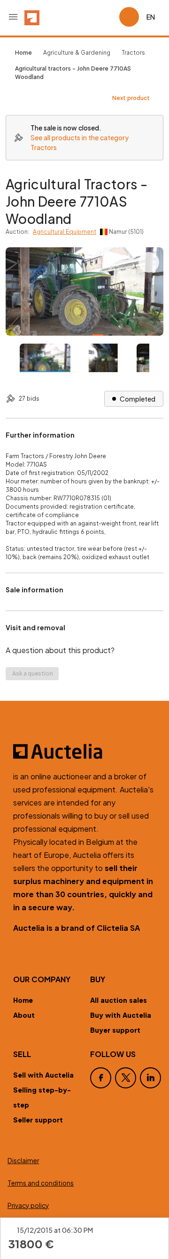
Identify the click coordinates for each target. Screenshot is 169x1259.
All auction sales (118, 1000)
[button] (13, 17)
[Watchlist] (108, 17)
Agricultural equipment (64, 231)
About (24, 1015)
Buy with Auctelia (120, 1015)
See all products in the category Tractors (80, 142)
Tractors (133, 52)
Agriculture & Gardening (76, 52)
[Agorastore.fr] (84, 751)
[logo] (31, 16)
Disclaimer (23, 1161)
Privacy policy (28, 1205)
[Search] (85, 17)
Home (23, 1000)
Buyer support (115, 1030)
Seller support (38, 1119)
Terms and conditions (41, 1183)
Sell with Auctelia (43, 1075)
